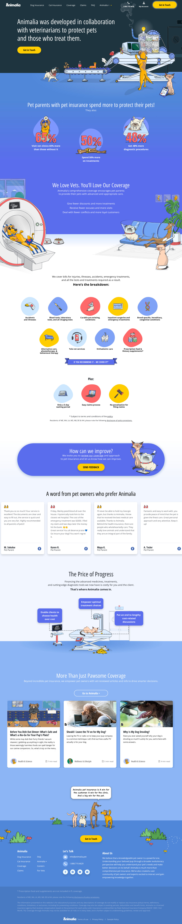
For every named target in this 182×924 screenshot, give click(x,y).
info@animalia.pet (78, 856)
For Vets (41, 870)
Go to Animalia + (91, 693)
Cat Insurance (55, 5)
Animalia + (104, 5)
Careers (40, 866)
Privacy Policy (97, 919)
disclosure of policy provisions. (119, 420)
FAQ (93, 5)
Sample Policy (113, 919)
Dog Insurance (37, 5)
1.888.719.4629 (76, 863)
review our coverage (92, 455)
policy (110, 416)
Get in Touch (29, 50)
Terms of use (83, 919)
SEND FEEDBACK (91, 467)
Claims (83, 5)
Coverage (70, 5)
